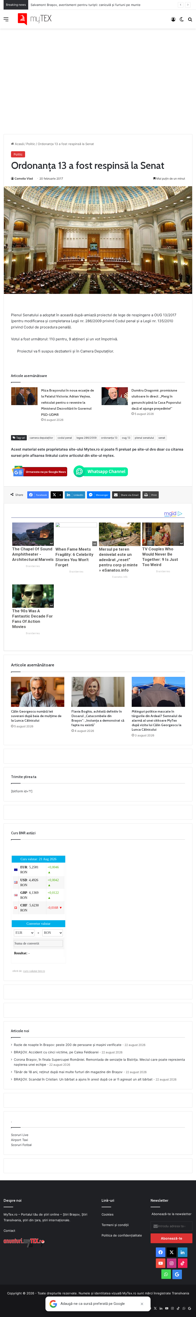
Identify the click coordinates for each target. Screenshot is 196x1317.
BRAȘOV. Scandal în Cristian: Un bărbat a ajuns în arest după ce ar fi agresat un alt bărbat (83, 1079)
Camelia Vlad (24, 178)
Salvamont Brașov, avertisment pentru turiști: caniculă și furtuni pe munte (86, 5)
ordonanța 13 (109, 437)
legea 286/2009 (86, 437)
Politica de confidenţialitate (122, 1235)
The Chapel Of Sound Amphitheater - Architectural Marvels (33, 554)
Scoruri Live (19, 1135)
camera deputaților (41, 437)
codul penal (65, 437)
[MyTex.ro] (37, 19)
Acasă (19, 144)
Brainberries (33, 566)
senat (161, 437)
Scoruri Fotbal (21, 1145)
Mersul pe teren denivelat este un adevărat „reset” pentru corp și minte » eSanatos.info (118, 560)
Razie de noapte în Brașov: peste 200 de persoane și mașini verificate (67, 1045)
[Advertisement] (98, 76)
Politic (30, 144)
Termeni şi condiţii (115, 1225)
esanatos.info (119, 577)
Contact (9, 1230)
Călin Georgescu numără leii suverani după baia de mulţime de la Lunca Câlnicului (36, 716)
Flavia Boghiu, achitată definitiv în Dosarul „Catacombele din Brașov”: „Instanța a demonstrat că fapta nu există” (97, 718)
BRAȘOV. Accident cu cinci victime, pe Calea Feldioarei (56, 1052)
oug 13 (126, 437)
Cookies (108, 1214)
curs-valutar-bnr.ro (34, 971)
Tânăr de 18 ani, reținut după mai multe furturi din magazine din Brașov (68, 1072)
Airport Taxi (19, 1140)
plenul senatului (144, 437)
